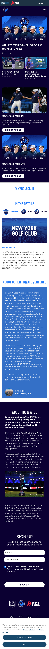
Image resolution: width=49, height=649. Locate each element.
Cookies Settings (24, 637)
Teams (40, 3)
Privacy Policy (29, 630)
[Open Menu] (44, 9)
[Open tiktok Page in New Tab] (38, 617)
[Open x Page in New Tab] (20, 617)
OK (24, 644)
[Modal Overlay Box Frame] (24, 560)
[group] (13, 130)
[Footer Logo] (21, 603)
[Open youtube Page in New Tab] (29, 617)
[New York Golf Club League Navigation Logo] (15, 3)
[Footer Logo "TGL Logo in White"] (12, 603)
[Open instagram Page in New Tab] (11, 617)
